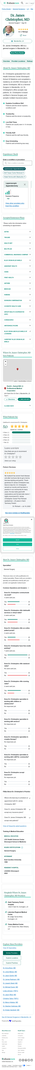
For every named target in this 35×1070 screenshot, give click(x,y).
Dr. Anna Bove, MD (9, 968)
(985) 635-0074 (25, 399)
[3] (13, 457)
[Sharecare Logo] (13, 3)
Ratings (29, 61)
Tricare (7, 237)
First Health (9, 277)
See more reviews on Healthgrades (17, 513)
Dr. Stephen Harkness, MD (12, 1006)
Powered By (5, 1021)
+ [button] (5, 361)
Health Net (8, 243)
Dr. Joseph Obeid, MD (10, 983)
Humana (7, 295)
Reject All (17, 539)
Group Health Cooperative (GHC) (14, 313)
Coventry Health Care (12, 306)
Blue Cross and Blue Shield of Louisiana (15, 332)
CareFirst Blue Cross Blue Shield (14, 340)
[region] (17, 535)
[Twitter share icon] (28, 1061)
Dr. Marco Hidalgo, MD (10, 1002)
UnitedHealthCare (11, 326)
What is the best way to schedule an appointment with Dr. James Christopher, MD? (16, 801)
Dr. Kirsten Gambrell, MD (11, 1010)
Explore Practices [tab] (12, 963)
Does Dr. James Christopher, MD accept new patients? (15, 819)
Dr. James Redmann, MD (11, 979)
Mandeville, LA (18, 41)
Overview (6, 61)
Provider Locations (18, 61)
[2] (9, 457)
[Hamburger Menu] (5, 3)
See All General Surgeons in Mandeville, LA (16, 1017)
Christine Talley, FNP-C (10, 998)
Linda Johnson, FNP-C (10, 991)
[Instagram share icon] (23, 1061)
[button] (28, 588)
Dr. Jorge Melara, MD (10, 972)
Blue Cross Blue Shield (13, 260)
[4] (16, 457)
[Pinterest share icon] (31, 1061)
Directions (11, 399)
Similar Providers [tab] (11, 953)
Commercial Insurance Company (16, 255)
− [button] (5, 364)
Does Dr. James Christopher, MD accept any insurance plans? (15, 810)
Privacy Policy (12, 533)
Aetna (6, 232)
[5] (20, 457)
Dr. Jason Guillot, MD (10, 975)
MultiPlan (8, 249)
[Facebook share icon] (20, 1061)
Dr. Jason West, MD (9, 995)
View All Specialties (9, 948)
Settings (17, 548)
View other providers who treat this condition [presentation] (14, 204)
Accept (17, 544)
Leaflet (15, 381)
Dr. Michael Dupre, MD (10, 987)
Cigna (6, 272)
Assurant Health (10, 266)
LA (28, 9)
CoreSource (8, 320)
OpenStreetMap (22, 381)
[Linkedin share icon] (25, 1061)
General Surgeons (19, 9)
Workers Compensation (13, 300)
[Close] (31, 519)
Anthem (7, 283)
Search (22, 3)
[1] (5, 457)
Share (24, 35)
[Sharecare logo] (17, 1058)
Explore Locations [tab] (12, 958)
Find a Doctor (6, 9)
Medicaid (7, 289)
